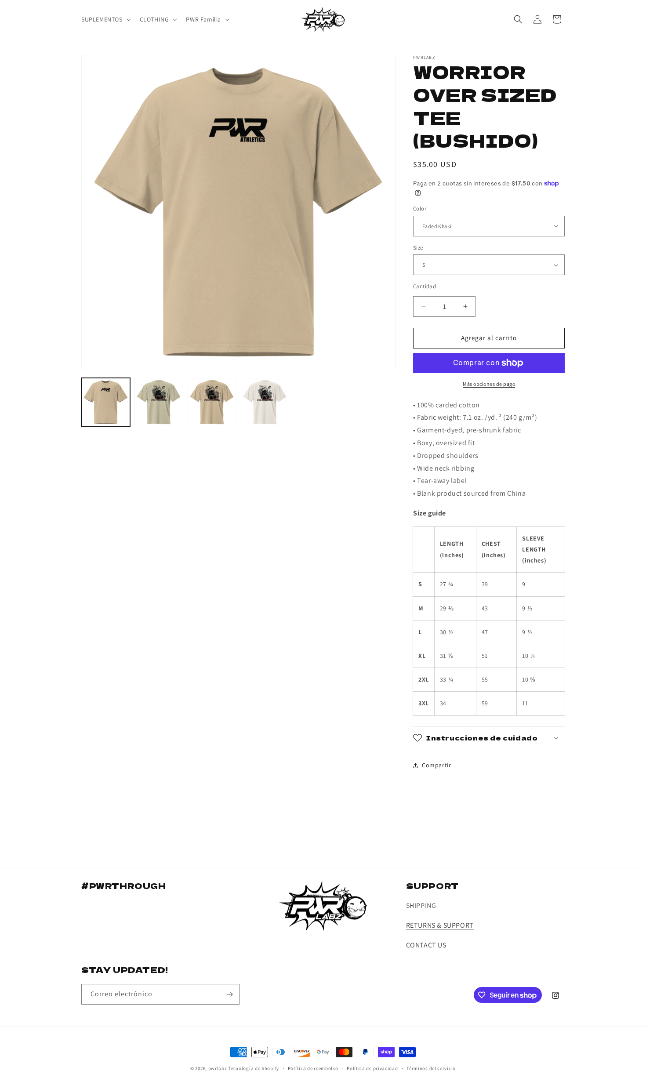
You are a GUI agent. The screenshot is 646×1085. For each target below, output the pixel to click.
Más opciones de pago (489, 384)
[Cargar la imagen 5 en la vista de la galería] (265, 402)
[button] (105, 19)
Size (418, 247)
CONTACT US (426, 945)
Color (419, 208)
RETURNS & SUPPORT (440, 925)
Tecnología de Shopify (253, 1068)
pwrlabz (217, 1068)
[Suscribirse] (229, 994)
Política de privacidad (372, 1068)
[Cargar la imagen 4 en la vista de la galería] (212, 402)
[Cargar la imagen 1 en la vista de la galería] (105, 402)
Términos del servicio (431, 1068)
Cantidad (424, 286)
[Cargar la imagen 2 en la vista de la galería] (158, 402)
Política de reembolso (313, 1068)
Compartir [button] (436, 765)
